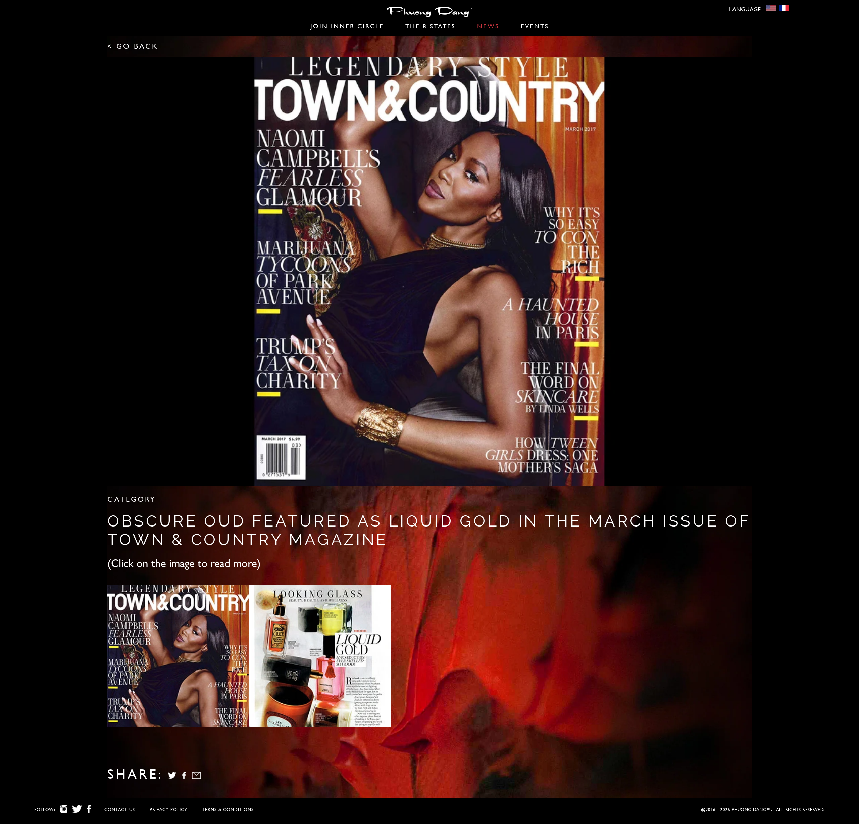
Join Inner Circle (347, 26)
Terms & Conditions (228, 809)
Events (535, 26)
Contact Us (119, 809)
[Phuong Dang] (429, 13)
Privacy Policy (168, 809)
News (488, 26)
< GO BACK (132, 46)
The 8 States (430, 26)
